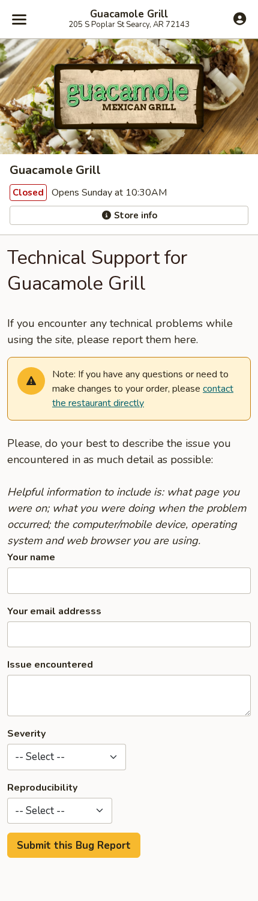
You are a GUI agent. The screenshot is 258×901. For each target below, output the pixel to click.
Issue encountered (50, 664)
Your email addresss (54, 611)
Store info (134, 215)
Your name (31, 557)
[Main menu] (19, 19)
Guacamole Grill (129, 14)
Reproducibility (42, 787)
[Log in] (239, 18)
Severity (26, 733)
